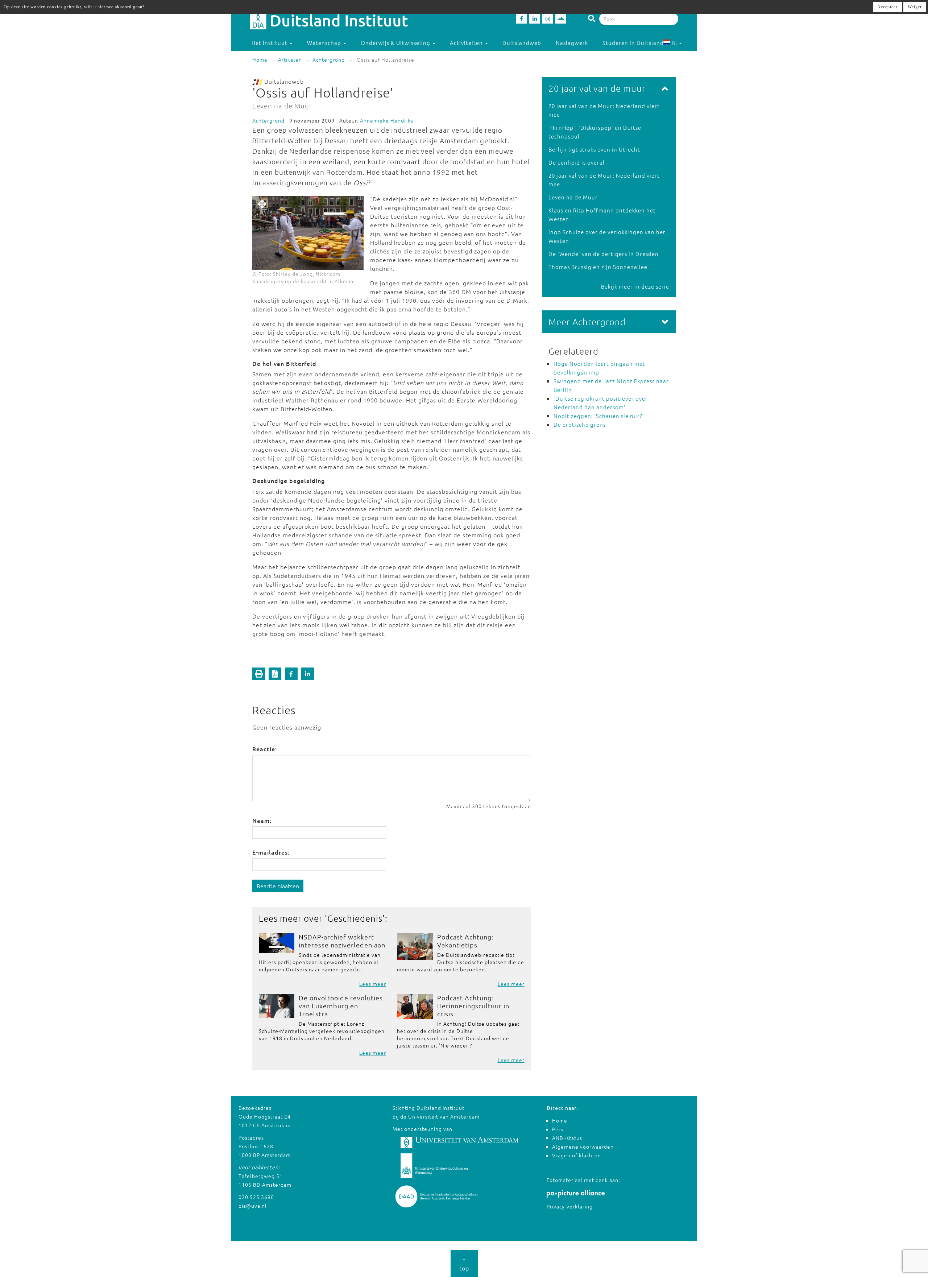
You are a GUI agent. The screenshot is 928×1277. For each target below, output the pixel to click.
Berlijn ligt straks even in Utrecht (594, 149)
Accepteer (887, 6)
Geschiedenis (354, 918)
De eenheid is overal (576, 162)
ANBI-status (567, 1137)
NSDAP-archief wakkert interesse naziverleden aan (342, 941)
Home (260, 59)
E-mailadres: (271, 852)
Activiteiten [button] (467, 42)
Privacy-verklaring (570, 1206)
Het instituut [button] (270, 42)
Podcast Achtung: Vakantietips (465, 941)
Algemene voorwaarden (583, 1146)
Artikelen (290, 59)
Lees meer (372, 983)
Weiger (915, 6)
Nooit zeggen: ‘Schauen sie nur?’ (599, 416)
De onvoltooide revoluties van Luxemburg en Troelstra (341, 1005)
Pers (557, 1129)
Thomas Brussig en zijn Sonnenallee (597, 266)
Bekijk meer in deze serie (635, 286)
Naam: (262, 820)
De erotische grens (580, 424)
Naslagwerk (572, 42)
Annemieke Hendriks (386, 120)
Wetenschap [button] (325, 42)
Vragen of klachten (576, 1155)
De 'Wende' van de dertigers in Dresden (603, 253)
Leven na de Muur (573, 197)
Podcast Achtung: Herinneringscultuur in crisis (473, 1005)
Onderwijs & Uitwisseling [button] (396, 42)
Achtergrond (328, 59)
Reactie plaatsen (278, 886)
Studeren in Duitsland (633, 42)
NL (675, 42)
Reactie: (264, 749)
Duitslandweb (521, 42)
